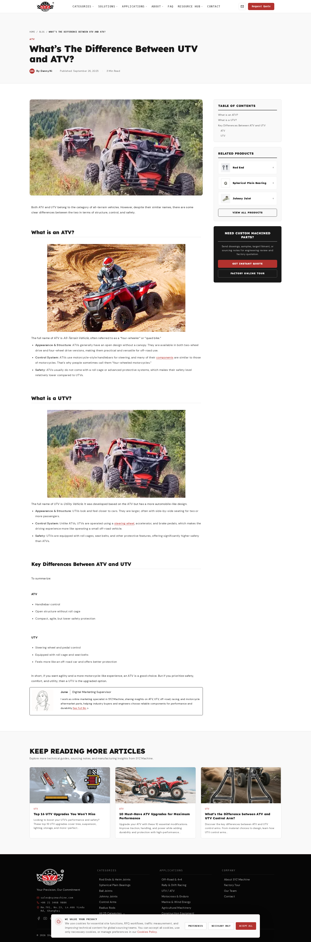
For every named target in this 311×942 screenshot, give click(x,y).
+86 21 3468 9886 (54, 902)
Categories (82, 6)
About (156, 6)
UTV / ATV (168, 891)
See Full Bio (79, 708)
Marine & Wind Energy (176, 902)
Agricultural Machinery (176, 908)
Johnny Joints (108, 896)
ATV (223, 130)
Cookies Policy (147, 932)
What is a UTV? (227, 120)
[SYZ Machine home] (45, 6)
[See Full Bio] (87, 708)
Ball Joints (105, 891)
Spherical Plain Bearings (114, 885)
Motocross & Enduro (175, 896)
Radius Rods (107, 908)
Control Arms (107, 902)
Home (32, 32)
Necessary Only (221, 926)
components (164, 357)
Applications (133, 6)
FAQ (170, 6)
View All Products (248, 212)
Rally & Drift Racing (174, 885)
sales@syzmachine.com (57, 897)
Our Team (230, 891)
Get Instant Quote (247, 263)
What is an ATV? (228, 114)
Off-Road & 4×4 (172, 879)
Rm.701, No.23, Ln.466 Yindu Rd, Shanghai (63, 909)
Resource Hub (189, 6)
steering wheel (124, 523)
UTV (223, 135)
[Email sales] (242, 6)
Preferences (195, 926)
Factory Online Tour (248, 273)
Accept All (246, 926)
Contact (213, 6)
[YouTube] (45, 918)
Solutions (106, 6)
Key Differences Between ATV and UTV (241, 125)
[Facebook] (39, 918)
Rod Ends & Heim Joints (114, 879)
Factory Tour (232, 885)
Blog (42, 32)
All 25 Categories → (112, 913)
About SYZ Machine (237, 879)
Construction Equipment (178, 913)
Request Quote (261, 6)
